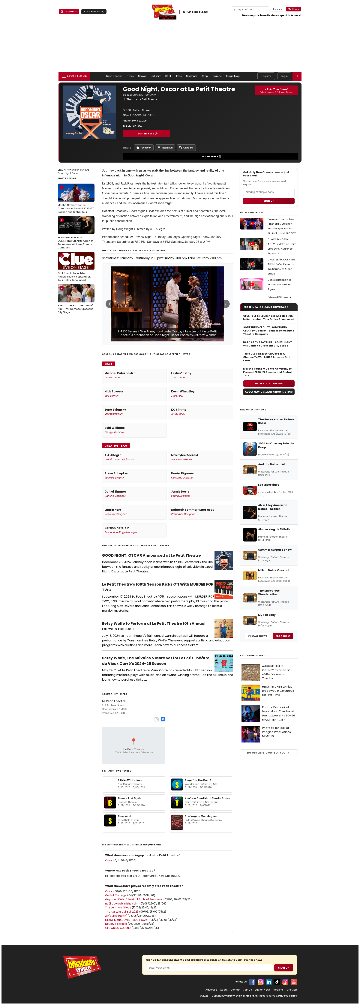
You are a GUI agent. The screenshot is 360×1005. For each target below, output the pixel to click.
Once (108, 860)
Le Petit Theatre (148, 99)
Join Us (247, 990)
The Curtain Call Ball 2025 (121, 912)
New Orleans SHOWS (253, 409)
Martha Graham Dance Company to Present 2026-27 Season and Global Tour (76, 200)
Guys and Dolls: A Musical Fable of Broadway (134, 899)
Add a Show (283, 636)
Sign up (268, 201)
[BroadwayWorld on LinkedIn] (269, 981)
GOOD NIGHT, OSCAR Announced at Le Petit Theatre (151, 555)
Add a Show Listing (93, 11)
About (223, 990)
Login (284, 76)
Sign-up (277, 9)
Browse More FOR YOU (266, 752)
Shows (142, 76)
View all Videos (278, 297)
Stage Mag (233, 76)
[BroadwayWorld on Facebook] (252, 981)
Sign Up (283, 968)
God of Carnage (115, 895)
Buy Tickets (146, 133)
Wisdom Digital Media (239, 996)
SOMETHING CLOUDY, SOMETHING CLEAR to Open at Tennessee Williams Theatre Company (75, 234)
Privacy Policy (287, 996)
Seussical (124, 816)
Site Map (291, 990)
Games (217, 76)
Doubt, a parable (116, 924)
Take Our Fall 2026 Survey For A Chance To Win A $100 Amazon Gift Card (266, 357)
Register (266, 76)
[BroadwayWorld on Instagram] (260, 981)
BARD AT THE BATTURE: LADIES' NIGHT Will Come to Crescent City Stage (75, 300)
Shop (205, 76)
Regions (279, 990)
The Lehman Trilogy (118, 907)
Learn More (210, 156)
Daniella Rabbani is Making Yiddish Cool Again (280, 284)
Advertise (211, 990)
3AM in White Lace (130, 780)
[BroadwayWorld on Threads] (285, 981)
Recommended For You (254, 655)
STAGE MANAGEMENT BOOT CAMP (126, 920)
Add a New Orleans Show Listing (269, 392)
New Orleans (114, 76)
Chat (168, 76)
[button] (297, 76)
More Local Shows (269, 383)
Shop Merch (70, 11)
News (130, 76)
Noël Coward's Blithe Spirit (122, 903)
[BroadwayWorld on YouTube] (293, 981)
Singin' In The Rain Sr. (199, 780)
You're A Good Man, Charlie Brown (207, 798)
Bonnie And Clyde (129, 798)
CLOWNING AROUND (118, 928)
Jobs (179, 76)
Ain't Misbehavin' (116, 916)
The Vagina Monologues (201, 816)
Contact (235, 990)
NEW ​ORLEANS (195, 12)
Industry (156, 76)
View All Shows (257, 636)
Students (191, 76)
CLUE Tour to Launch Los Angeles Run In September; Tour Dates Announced (74, 268)
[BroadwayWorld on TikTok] (277, 981)
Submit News (263, 990)
